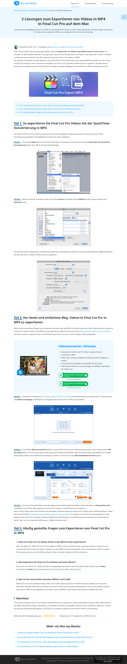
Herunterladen (90, 3)
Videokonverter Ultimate (77, 346)
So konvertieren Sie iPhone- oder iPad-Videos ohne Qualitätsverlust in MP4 (51, 642)
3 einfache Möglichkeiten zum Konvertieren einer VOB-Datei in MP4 (47, 632)
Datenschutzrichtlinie (74, 658)
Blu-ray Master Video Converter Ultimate (95, 331)
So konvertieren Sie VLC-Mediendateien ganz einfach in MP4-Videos (47, 646)
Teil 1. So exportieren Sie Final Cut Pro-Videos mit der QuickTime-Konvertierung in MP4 (51, 105)
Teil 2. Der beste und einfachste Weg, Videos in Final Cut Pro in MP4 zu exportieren (50, 109)
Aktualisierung (47, 658)
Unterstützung (107, 3)
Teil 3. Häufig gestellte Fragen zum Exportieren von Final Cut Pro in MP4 (46, 112)
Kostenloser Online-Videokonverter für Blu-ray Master (49, 514)
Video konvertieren (36, 10)
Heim (16, 10)
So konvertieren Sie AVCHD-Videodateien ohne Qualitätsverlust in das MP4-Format (54, 637)
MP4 (46, 10)
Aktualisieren (57, 658)
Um (65, 658)
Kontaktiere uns (88, 658)
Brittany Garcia (56, 47)
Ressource (75, 3)
